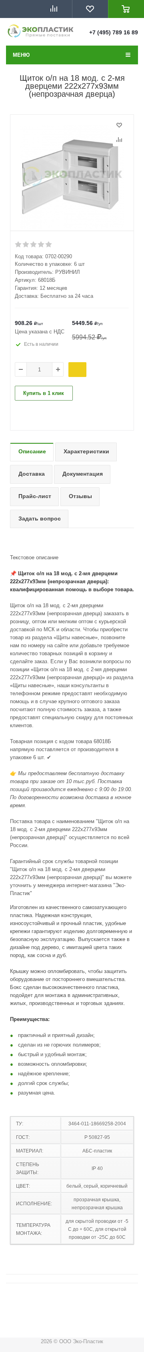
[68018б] (72, 177)
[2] (26, 244)
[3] (34, 244)
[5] (49, 244)
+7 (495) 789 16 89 (113, 32)
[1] (18, 244)
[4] (41, 244)
